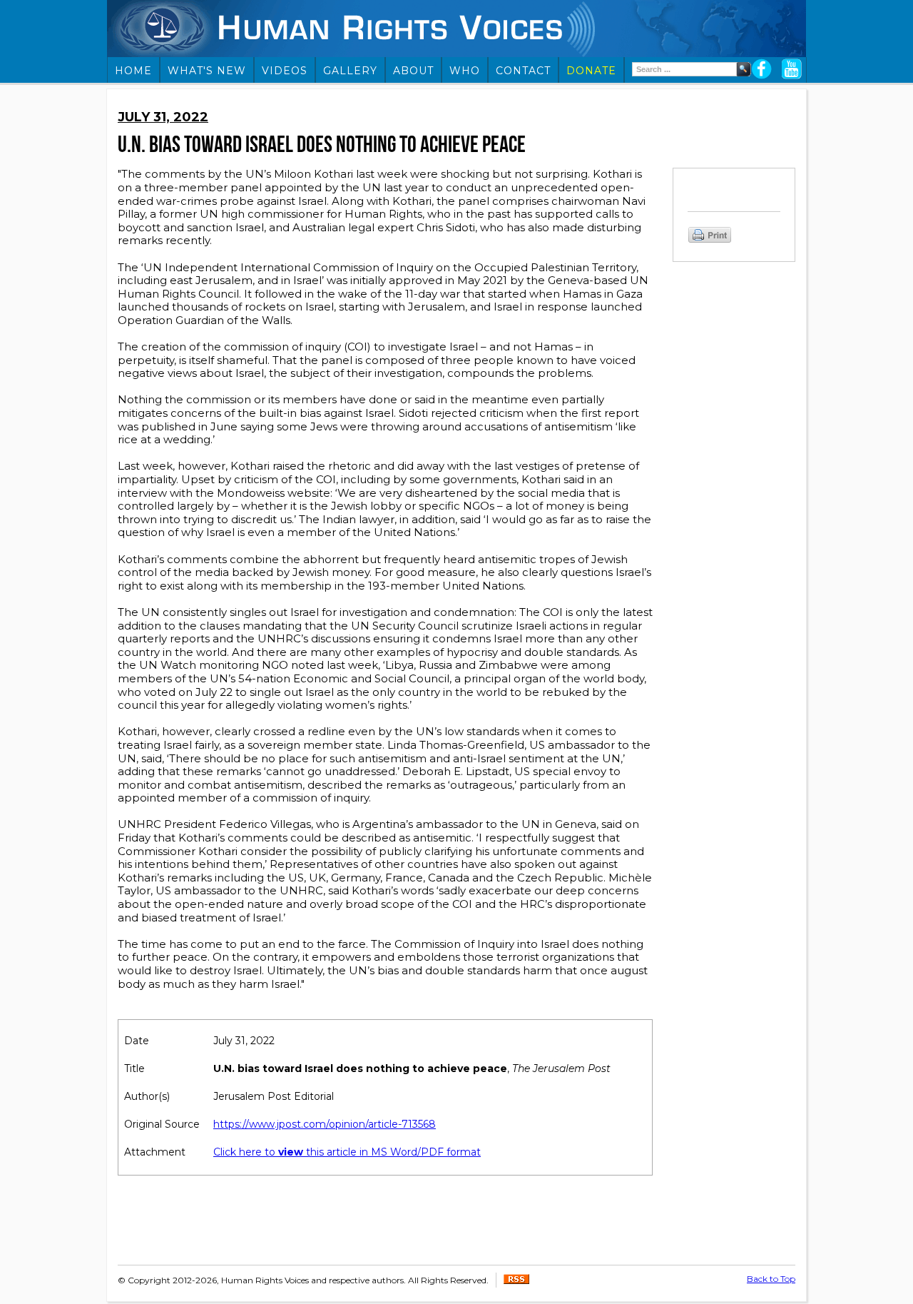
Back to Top (771, 1278)
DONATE (591, 70)
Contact (523, 70)
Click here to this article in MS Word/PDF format (347, 1152)
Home (133, 70)
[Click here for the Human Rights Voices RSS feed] (516, 1280)
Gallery (350, 70)
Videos (284, 70)
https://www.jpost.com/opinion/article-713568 (324, 1124)
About (413, 70)
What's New (207, 70)
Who (464, 70)
